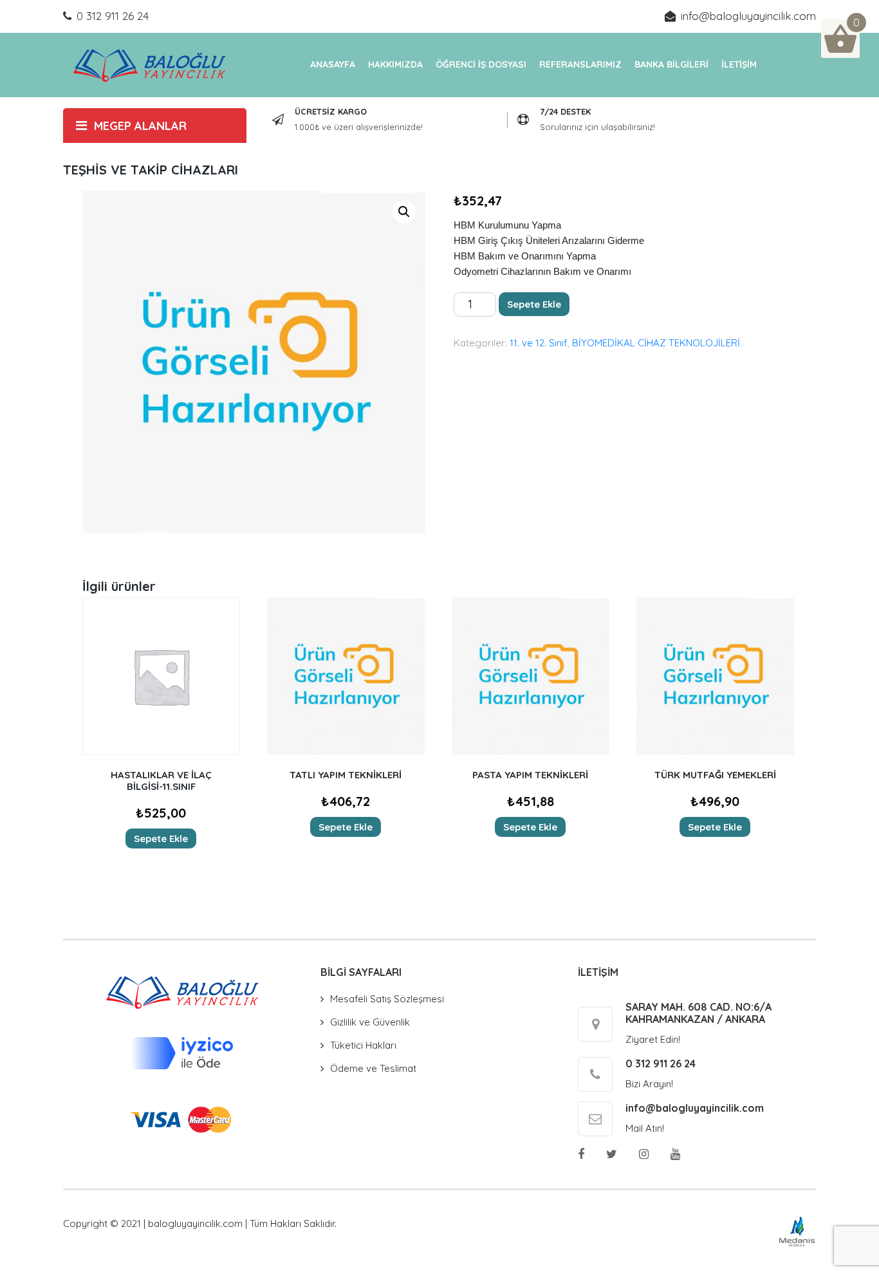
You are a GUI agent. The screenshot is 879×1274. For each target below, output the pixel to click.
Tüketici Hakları (363, 1045)
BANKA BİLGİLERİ (671, 64)
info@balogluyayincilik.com (748, 16)
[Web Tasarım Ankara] (797, 1230)
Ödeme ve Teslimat (373, 1068)
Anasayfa (332, 64)
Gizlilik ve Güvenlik (370, 1022)
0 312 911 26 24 (113, 16)
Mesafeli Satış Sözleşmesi (387, 999)
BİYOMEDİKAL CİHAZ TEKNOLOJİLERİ (656, 343)
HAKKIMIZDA (395, 64)
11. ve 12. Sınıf (539, 343)
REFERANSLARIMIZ (580, 64)
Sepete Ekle (534, 304)
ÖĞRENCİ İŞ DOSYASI (481, 64)
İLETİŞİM (739, 64)
